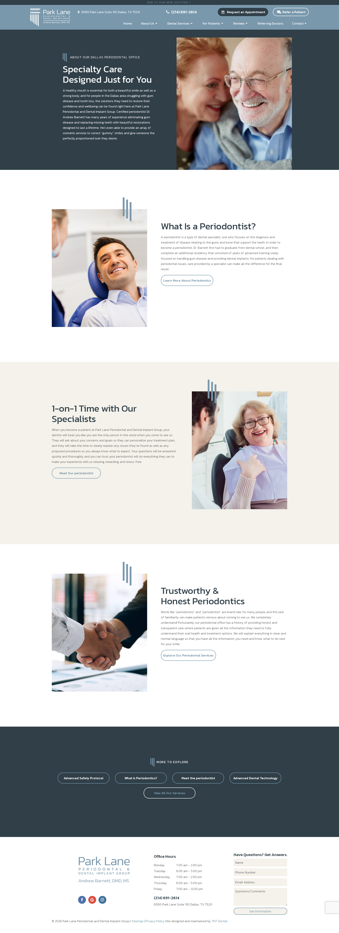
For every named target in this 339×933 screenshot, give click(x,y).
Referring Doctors (270, 23)
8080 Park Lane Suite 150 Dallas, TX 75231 (183, 904)
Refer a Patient (293, 12)
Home (127, 23)
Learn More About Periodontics (187, 280)
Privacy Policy (154, 921)
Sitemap (137, 921)
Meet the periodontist (198, 778)
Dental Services (178, 23)
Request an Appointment (245, 12)
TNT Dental (219, 921)
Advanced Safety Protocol (83, 778)
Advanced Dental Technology (255, 778)
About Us (147, 23)
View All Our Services (169, 793)
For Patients (211, 23)
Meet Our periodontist (76, 473)
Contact (297, 23)
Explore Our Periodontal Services (188, 655)
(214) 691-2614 (183, 12)
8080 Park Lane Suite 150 (110, 12)
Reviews (238, 23)
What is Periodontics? (141, 778)
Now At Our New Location (167, 2)
